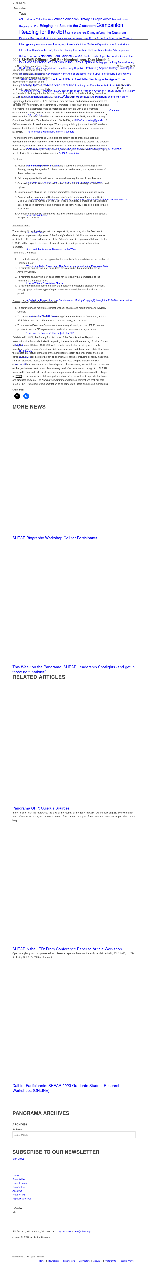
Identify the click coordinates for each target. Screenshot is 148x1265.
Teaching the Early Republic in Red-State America (103, 85)
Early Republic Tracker (41, 44)
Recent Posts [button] (21, 103)
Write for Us (25, 357)
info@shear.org (82, 1231)
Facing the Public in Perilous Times (85, 50)
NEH (75, 56)
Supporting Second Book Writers (112, 73)
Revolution (40, 73)
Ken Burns (33, 56)
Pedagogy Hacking (106, 62)
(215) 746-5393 (63, 1231)
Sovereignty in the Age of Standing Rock (69, 73)
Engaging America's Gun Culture (75, 44)
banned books (120, 19)
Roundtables (18, 1179)
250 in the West (44, 19)
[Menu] (18, 375)
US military (54, 96)
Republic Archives (21, 1198)
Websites (68, 96)
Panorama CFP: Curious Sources (41, 808)
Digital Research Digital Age (72, 38)
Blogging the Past (29, 26)
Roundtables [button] (20, 8)
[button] (19, 3)
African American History (72, 18)
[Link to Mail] (133, 1256)
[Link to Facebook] (15, 1214)
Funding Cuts (111, 50)
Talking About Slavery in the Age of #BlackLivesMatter (53, 79)
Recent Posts (19, 1183)
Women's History (118, 96)
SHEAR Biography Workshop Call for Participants (54, 537)
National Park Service (56, 55)
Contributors (25, 351)
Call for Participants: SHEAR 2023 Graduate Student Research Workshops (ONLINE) (66, 1088)
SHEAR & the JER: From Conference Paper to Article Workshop (67, 948)
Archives (17, 1129)
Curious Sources (76, 32)
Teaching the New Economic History (40, 91)
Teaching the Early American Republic (46, 85)
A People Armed (101, 19)
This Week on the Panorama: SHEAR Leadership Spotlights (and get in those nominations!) (73, 669)
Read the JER (21, 364)
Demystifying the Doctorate (106, 32)
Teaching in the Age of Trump (107, 79)
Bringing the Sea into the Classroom (68, 25)
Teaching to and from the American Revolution (91, 91)
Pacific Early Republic (96, 56)
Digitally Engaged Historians (37, 38)
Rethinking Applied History (101, 68)
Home (15, 1175)
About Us (18, 344)
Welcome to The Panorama (91, 96)
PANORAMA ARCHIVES (40, 1113)
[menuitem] (75, 370)
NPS (79, 56)
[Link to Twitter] (15, 1219)
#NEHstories (27, 19)
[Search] (15, 369)
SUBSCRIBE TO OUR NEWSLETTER (55, 1151)
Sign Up (16, 1158)
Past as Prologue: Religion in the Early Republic (60, 61)
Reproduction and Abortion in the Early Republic (56, 68)
